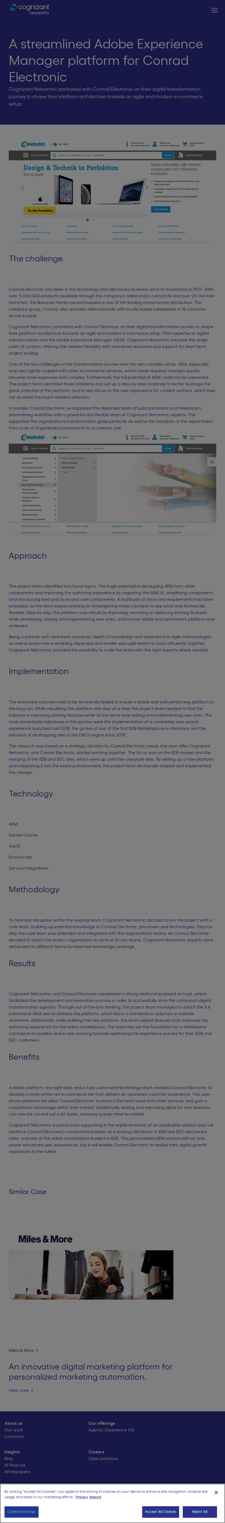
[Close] (216, 1492)
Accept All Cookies (160, 1512)
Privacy (82, 1497)
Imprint (95, 1497)
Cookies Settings (21, 1512)
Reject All (199, 1512)
